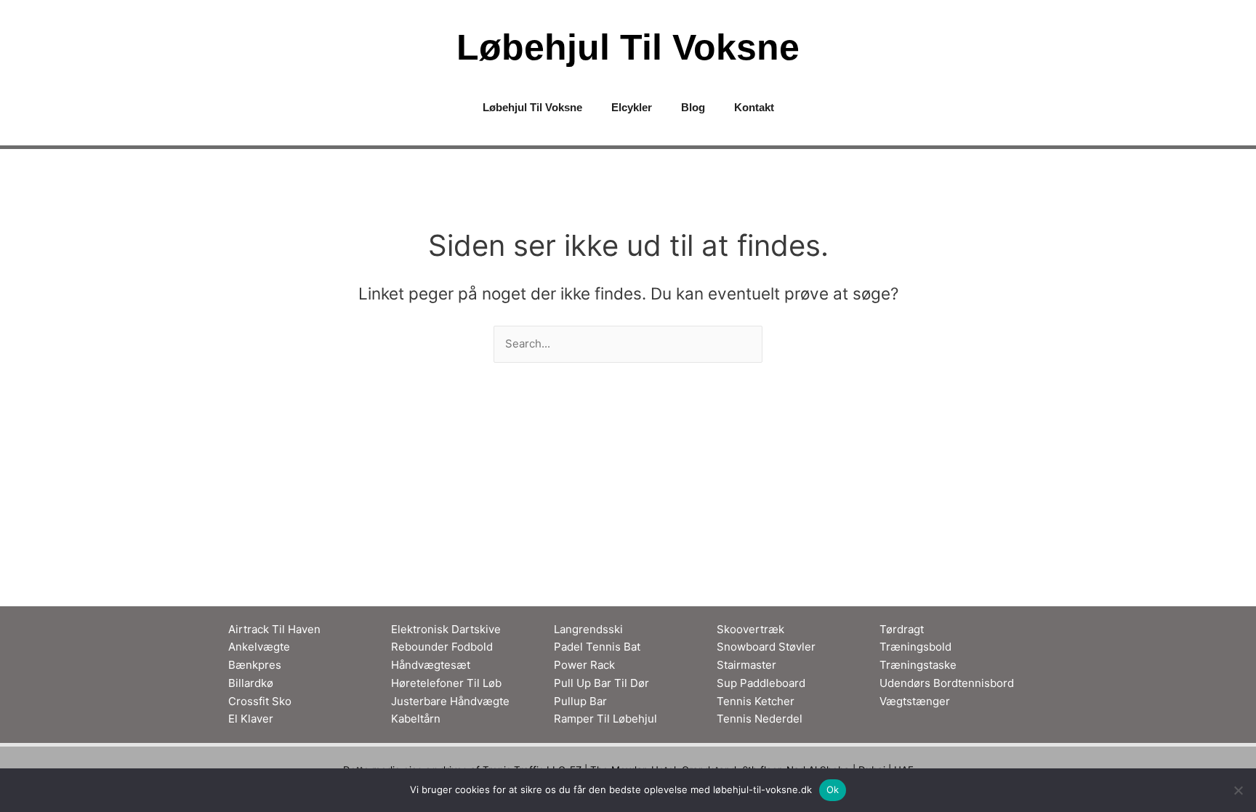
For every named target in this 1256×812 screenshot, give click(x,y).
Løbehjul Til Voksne (628, 47)
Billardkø (250, 683)
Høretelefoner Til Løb (446, 683)
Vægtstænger (914, 701)
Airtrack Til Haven (274, 629)
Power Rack (584, 665)
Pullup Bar (580, 701)
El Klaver (250, 718)
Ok (833, 789)
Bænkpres (254, 665)
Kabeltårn (415, 718)
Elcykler (631, 107)
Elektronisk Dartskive (446, 629)
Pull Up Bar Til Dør (601, 683)
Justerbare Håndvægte (450, 701)
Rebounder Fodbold (442, 647)
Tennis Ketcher (755, 701)
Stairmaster (746, 665)
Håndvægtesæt (430, 665)
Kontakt (754, 107)
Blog (693, 107)
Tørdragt (901, 629)
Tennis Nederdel (759, 718)
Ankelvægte (259, 647)
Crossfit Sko (259, 701)
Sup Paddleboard (761, 683)
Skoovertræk (750, 629)
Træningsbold (915, 647)
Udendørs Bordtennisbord (946, 683)
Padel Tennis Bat (597, 647)
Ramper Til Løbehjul (605, 718)
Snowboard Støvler (766, 647)
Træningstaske (918, 665)
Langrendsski (588, 629)
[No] (1238, 790)
